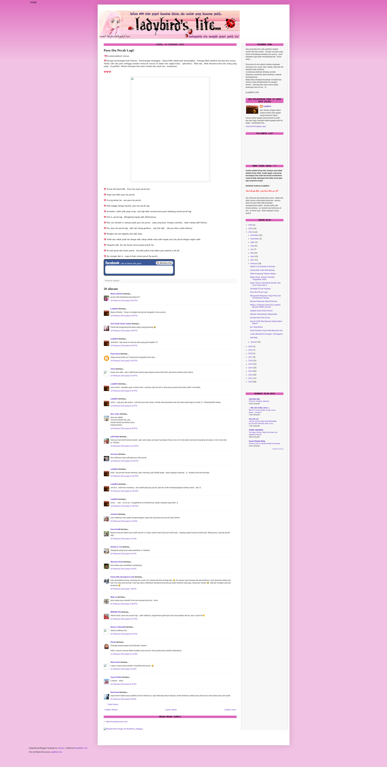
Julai (252, 246)
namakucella (254, 399)
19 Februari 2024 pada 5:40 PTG (124, 346)
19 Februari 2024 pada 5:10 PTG (124, 316)
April (252, 256)
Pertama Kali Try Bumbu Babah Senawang (264, 443)
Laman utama (171, 710)
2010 (250, 382)
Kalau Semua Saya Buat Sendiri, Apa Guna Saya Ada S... (265, 284)
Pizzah (113, 642)
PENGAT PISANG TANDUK (259, 401)
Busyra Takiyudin (118, 627)
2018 (250, 353)
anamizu (114, 514)
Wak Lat (114, 597)
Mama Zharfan (117, 294)
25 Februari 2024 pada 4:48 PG (123, 699)
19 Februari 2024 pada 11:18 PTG (124, 476)
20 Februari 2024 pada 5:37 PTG (124, 619)
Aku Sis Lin (254, 419)
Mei (252, 253)
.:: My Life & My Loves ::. (259, 408)
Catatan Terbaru (111, 710)
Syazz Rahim (116, 677)
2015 (250, 364)
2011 (250, 378)
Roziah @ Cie (116, 547)
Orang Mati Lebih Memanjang (262, 270)
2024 (250, 232)
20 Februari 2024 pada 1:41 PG (123, 539)
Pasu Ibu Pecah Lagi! (259, 292)
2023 (250, 346)
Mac (252, 260)
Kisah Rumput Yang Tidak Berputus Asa (266, 330)
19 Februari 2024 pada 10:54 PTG (124, 461)
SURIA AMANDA (256, 430)
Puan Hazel (115, 354)
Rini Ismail (115, 692)
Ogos (252, 242)
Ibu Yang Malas (256, 327)
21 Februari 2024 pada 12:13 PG (124, 654)
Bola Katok (115, 662)
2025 (250, 229)
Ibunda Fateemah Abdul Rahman (263, 301)
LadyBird (114, 309)
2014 (250, 368)
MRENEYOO (116, 612)
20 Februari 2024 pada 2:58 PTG (124, 604)
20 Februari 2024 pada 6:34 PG (123, 569)
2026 (250, 225)
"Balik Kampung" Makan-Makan (263, 274)
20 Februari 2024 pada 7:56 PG (123, 589)
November (255, 239)
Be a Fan (164, 263)
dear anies (115, 414)
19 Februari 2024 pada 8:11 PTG (124, 406)
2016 (250, 361)
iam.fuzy (114, 454)
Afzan (113, 369)
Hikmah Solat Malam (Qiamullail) (263, 314)
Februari (254, 263)
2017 (250, 357)
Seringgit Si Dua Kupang (260, 289)
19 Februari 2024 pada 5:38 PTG (124, 331)
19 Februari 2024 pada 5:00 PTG (124, 301)
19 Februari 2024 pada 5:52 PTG (124, 361)
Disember (254, 235)
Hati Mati (253, 338)
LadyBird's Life (56, 752)
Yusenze (61, 748)
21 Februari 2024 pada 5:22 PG (123, 669)
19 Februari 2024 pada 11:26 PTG (124, 506)
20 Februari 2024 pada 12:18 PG (124, 521)
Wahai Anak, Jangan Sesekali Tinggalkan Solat (262, 278)
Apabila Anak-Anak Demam (261, 311)
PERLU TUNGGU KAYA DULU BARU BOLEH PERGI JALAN (265, 306)
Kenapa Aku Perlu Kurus (260, 318)
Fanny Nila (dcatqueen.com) (123, 577)
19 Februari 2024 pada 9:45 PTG (124, 428)
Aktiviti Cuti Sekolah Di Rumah (262, 266)
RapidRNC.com (80, 748)
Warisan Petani (117, 562)
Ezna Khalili (115, 529)
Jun (252, 249)
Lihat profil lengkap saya (256, 126)
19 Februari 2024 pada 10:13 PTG (124, 446)
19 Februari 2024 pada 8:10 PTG (124, 391)
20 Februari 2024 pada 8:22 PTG (124, 634)
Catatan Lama (230, 710)
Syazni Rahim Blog (257, 441)
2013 (250, 371)
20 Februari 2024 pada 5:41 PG (123, 554)
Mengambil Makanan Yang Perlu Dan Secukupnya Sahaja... (265, 297)
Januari (253, 342)
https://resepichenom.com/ (116, 722)
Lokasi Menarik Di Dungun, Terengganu (266, 334)
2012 (250, 375)
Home (33, 2)
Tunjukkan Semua (277, 449)
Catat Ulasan (112, 704)
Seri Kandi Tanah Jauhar (121, 324)
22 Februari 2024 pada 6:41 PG (123, 684)
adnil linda (115, 437)
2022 (250, 350)
